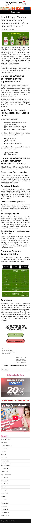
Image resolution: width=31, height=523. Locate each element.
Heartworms (4, 480)
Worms (2, 499)
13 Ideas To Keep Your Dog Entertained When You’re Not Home (21, 360)
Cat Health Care (4, 468)
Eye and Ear (3, 477)
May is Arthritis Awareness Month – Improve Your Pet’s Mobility (8, 351)
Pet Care (3, 493)
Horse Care (3, 484)
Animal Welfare (4, 439)
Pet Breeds (3, 458)
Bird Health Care (5, 465)
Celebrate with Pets (5, 445)
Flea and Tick (4, 448)
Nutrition (3, 490)
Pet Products (4, 503)
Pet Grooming (4, 461)
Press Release (4, 512)
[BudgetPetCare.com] (15, 3)
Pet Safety (3, 506)
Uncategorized (4, 515)
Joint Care (3, 487)
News (2, 451)
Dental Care (4, 471)
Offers (2, 455)
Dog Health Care (5, 474)
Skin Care (3, 496)
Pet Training (4, 509)
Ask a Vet (3, 442)
